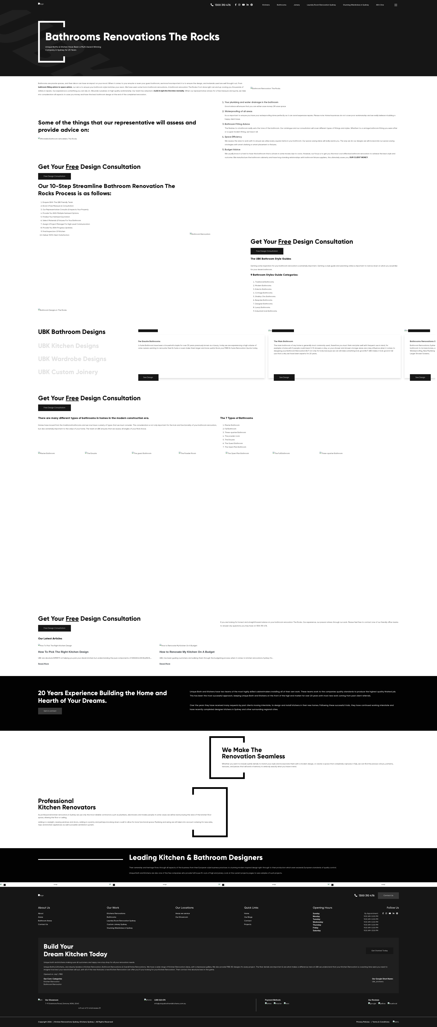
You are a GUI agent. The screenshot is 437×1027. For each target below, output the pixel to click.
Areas (40, 917)
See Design (148, 377)
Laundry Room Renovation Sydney (321, 5)
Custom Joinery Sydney (117, 924)
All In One (380, 5)
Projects (247, 924)
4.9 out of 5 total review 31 (89, 1008)
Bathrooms (281, 5)
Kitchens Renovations (116, 913)
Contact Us (388, 896)
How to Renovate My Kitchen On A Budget (187, 651)
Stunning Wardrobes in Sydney (356, 5)
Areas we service (182, 913)
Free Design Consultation (54, 176)
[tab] (86, 332)
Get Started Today (379, 951)
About (40, 913)
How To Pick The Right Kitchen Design (63, 651)
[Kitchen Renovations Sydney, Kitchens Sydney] (41, 4)
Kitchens (266, 5)
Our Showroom (181, 917)
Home (246, 913)
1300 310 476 (222, 5)
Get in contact (50, 711)
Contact (248, 921)
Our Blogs (248, 917)
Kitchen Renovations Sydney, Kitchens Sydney (74, 1022)
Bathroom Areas (45, 921)
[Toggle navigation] (396, 5)
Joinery (297, 5)
